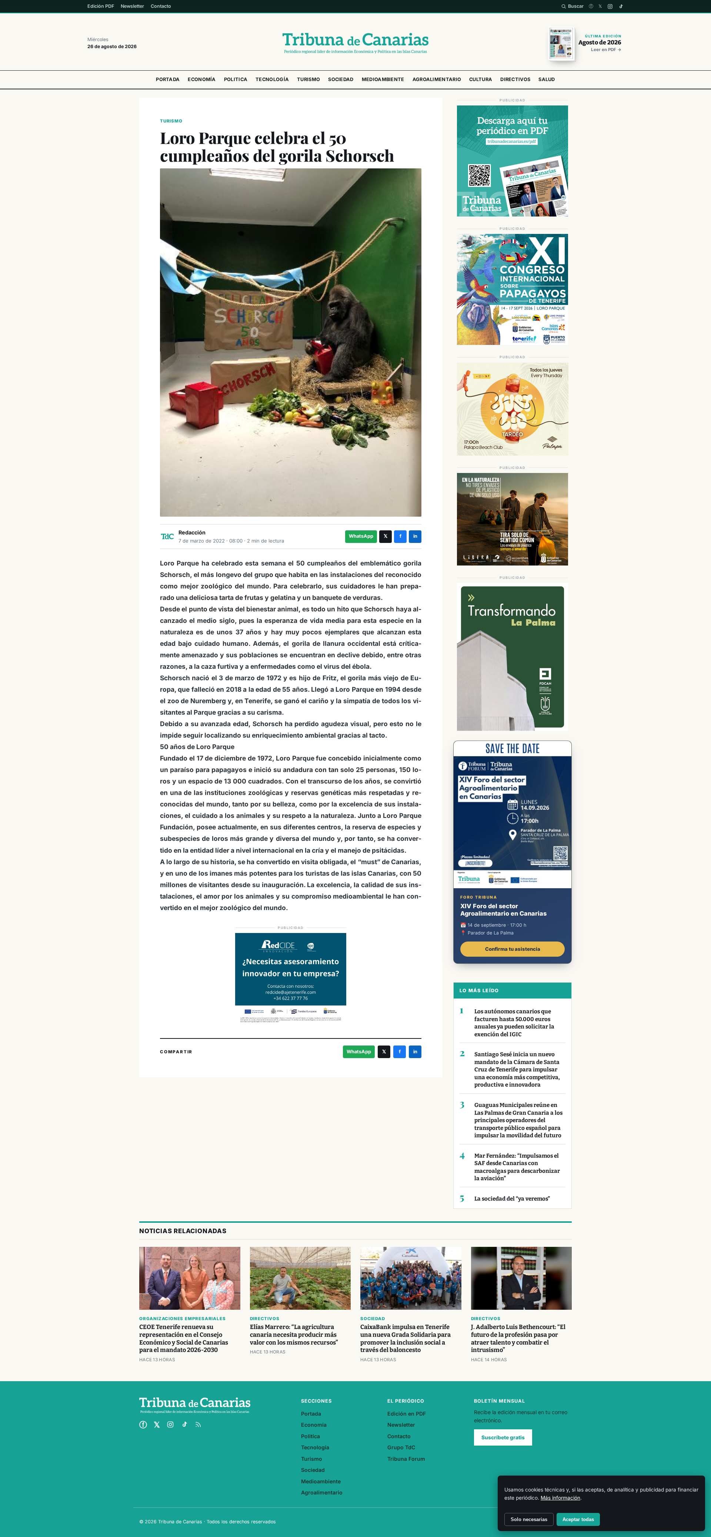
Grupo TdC (401, 1447)
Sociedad (340, 79)
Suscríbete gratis (503, 1437)
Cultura (480, 79)
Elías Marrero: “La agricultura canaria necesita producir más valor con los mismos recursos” (294, 1334)
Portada (168, 79)
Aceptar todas (578, 1519)
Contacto (161, 6)
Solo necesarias (529, 1519)
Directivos (515, 79)
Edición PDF (100, 6)
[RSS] (198, 1424)
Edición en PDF (406, 1413)
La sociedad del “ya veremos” (512, 1198)
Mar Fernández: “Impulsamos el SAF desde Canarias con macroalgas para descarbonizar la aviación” (517, 1167)
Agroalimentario (437, 79)
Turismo (308, 79)
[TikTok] (621, 6)
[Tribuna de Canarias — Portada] (355, 43)
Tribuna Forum (406, 1459)
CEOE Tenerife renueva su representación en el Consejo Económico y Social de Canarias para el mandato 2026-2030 (183, 1338)
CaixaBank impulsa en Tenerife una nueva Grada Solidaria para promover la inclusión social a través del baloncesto (405, 1338)
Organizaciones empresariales (182, 1318)
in (415, 536)
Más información (560, 1498)
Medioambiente (383, 79)
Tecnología (272, 79)
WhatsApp (361, 536)
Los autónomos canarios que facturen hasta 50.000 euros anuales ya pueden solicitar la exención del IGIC (514, 1023)
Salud (546, 79)
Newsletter (132, 6)
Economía (202, 79)
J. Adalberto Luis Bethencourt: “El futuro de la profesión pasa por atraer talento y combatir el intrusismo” (518, 1338)
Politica (235, 79)
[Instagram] (610, 6)
